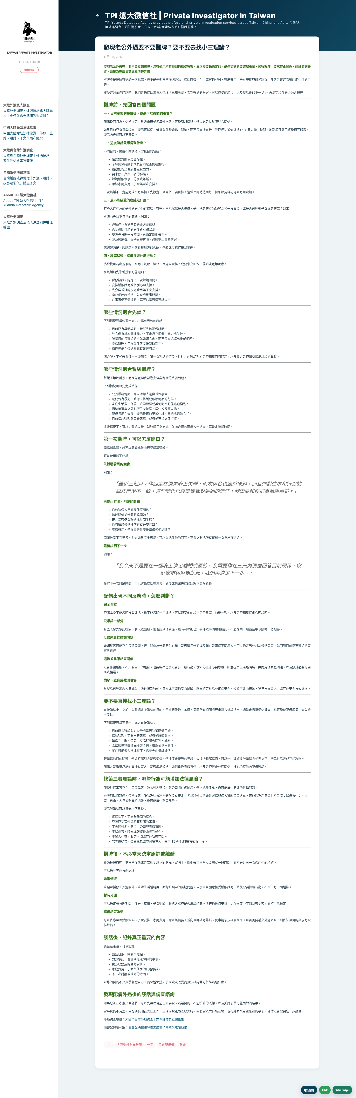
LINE (325, 1090)
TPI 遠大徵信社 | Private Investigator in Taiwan (190, 15)
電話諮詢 (309, 1090)
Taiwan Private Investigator (29, 52)
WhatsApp (342, 1090)
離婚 (182, 1045)
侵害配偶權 (166, 1045)
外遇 (150, 1045)
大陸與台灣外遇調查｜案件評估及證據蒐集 (154, 1019)
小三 (108, 1045)
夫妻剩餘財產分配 (129, 1045)
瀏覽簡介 (29, 70)
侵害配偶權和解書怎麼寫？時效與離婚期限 (157, 1027)
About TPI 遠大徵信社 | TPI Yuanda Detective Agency (23, 202)
